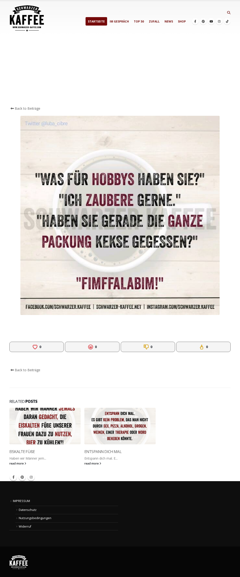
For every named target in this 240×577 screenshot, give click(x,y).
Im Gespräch (119, 21)
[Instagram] (219, 21)
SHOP (182, 21)
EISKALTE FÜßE (22, 451)
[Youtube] (211, 21)
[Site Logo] (27, 18)
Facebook (13, 477)
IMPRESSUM (21, 501)
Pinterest (22, 477)
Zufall (154, 21)
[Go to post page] (45, 426)
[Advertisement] (120, 71)
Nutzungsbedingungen (35, 518)
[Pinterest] (203, 21)
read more (16, 463)
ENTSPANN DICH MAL (102, 451)
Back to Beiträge (27, 108)
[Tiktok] (227, 21)
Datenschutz (28, 510)
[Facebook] (195, 21)
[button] (229, 12)
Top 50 (139, 21)
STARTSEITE (96, 21)
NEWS (169, 21)
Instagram (31, 477)
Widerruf (25, 526)
